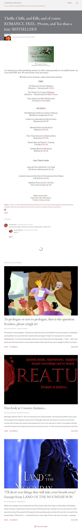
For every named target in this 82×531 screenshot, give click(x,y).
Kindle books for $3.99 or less (19, 207)
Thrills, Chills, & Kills (41, 200)
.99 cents (11, 204)
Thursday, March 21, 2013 (30, 230)
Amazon (22, 204)
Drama (63, 204)
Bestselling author (38, 204)
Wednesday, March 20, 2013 (25, 224)
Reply (11, 237)
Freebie (71, 204)
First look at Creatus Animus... (25, 408)
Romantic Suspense (41, 207)
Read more (74, 347)
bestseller (28, 204)
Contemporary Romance (53, 204)
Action (17, 204)
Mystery (32, 207)
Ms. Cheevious (13, 224)
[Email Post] (5, 210)
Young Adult (57, 207)
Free (67, 204)
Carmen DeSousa (12, 3)
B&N (50, 94)
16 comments (13, 520)
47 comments (13, 347)
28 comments (13, 431)
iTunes (55, 94)
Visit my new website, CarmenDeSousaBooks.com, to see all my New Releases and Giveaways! (24, 6)
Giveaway (7, 207)
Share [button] (6, 212)
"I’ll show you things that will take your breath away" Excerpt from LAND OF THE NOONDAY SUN (40, 494)
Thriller (50, 207)
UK (52, 88)
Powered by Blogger (42, 526)
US (50, 88)
